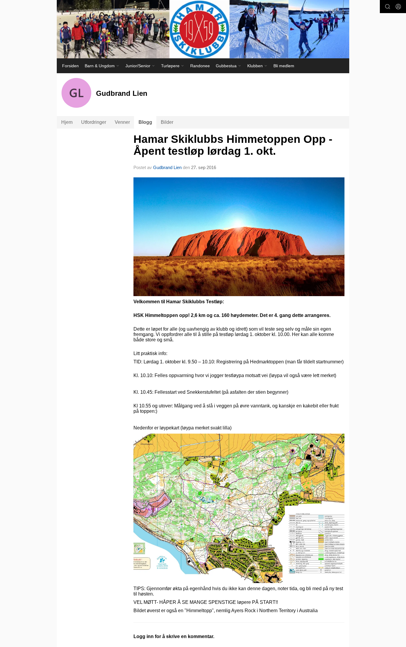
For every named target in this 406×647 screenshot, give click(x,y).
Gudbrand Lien (167, 167)
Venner (122, 122)
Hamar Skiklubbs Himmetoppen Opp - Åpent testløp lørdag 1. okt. (232, 145)
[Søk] (387, 6)
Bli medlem (283, 65)
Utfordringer (93, 122)
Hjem (67, 122)
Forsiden (70, 65)
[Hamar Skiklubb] (203, 29)
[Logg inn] (398, 6)
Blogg (145, 122)
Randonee (200, 65)
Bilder (167, 122)
